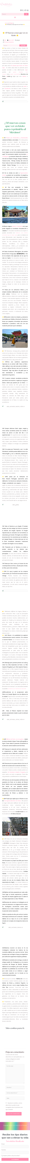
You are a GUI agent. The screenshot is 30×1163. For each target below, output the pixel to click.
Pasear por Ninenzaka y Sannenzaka (17, 138)
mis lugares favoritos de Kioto (12, 800)
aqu (26, 70)
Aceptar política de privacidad (11, 1155)
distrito (24, 76)
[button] (15, 17)
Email (3, 1144)
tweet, (25, 86)
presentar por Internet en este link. (17, 688)
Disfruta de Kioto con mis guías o (15, 739)
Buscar (23, 45)
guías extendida (14, 74)
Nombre (3, 1150)
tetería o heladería (17, 226)
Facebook (7, 88)
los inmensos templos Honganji (17, 772)
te (6, 76)
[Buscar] (26, 14)
